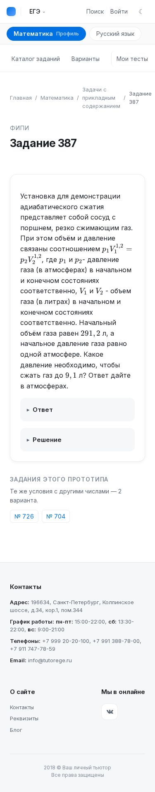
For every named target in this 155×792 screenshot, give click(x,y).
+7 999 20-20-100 (65, 641)
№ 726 (24, 516)
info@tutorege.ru (50, 660)
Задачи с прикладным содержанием (101, 97)
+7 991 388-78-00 (116, 641)
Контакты (22, 707)
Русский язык (115, 33)
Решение (44, 440)
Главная (21, 97)
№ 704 (55, 516)
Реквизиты (24, 718)
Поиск (95, 11)
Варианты (86, 58)
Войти (119, 11)
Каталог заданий (36, 58)
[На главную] (11, 11)
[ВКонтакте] (109, 711)
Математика (46, 33)
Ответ (40, 410)
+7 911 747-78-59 (32, 648)
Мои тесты (132, 58)
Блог (16, 730)
